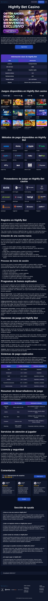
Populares (5, 95)
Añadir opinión (40, 476)
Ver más (24, 499)
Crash (29, 95)
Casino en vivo (17, 95)
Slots (41, 95)
